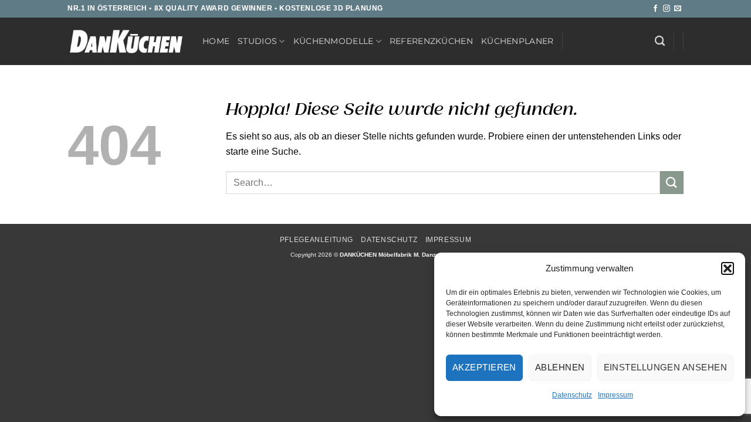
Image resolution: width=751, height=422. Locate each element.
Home (215, 41)
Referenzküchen (431, 41)
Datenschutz (572, 395)
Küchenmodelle (333, 41)
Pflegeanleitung (316, 240)
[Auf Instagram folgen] (666, 9)
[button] (727, 268)
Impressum (615, 395)
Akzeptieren (484, 367)
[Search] (660, 41)
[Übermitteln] (672, 182)
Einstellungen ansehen (665, 367)
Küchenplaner (517, 41)
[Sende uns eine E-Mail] (677, 9)
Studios (257, 41)
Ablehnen (560, 367)
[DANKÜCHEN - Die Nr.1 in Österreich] (126, 41)
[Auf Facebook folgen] (655, 9)
